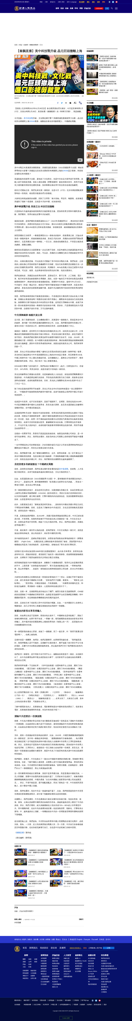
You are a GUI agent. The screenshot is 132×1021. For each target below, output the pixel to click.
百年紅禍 (104, 976)
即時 (76, 8)
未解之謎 (66, 958)
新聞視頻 (44, 955)
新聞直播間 (99, 8)
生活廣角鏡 (91, 958)
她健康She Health (81, 961)
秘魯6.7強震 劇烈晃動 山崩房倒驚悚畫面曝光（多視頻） (108, 67)
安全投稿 (59, 1000)
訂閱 (108, 948)
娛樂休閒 (91, 955)
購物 (103, 2)
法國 (53, 939)
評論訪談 (87, 8)
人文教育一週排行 (93, 175)
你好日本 (91, 961)
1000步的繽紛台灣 (93, 980)
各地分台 (52, 2)
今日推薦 (90, 103)
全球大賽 (33, 978)
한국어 (108, 939)
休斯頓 (47, 939)
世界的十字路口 (57, 979)
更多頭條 (115, 98)
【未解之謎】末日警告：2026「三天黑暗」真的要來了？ (107, 181)
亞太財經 (44, 984)
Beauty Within (92, 971)
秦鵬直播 (20, 833)
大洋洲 (41, 939)
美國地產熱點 (68, 976)
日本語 (101, 939)
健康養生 (78, 955)
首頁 (15, 45)
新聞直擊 (44, 969)
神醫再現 (78, 969)
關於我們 (26, 1000)
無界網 (89, 1004)
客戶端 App (85, 1000)
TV (107, 8)
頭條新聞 (90, 51)
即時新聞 (25, 973)
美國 (24, 962)
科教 (29, 967)
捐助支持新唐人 (75, 948)
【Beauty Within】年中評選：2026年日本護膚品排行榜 (107, 156)
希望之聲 (54, 1004)
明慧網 (76, 1004)
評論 (20, 45)
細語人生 (55, 987)
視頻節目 (44, 948)
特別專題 (90, 273)
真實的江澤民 (105, 974)
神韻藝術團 (27, 1004)
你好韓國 (91, 963)
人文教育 (67, 955)
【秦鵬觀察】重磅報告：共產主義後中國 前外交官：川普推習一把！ (38, 893)
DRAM (32, 121)
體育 (35, 962)
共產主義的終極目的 (107, 966)
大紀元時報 (37, 1004)
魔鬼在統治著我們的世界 (109, 969)
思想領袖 (55, 969)
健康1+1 (77, 958)
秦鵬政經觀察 (33, 45)
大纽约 (23, 939)
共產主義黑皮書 (106, 981)
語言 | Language (72, 2)
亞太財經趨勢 (45, 981)
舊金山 (58, 939)
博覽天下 (25, 976)
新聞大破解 (55, 971)
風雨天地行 (104, 979)
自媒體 (26, 45)
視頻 (62, 8)
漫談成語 (66, 969)
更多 (105, 1004)
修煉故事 (104, 989)
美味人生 (91, 969)
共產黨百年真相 (92, 282)
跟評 (81, 919)
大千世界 (91, 974)
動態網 (82, 1004)
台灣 (29, 962)
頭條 (66, 8)
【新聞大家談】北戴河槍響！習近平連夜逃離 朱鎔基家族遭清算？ (107, 58)
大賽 (46, 2)
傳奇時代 (104, 961)
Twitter (113, 2)
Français (87, 939)
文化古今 (66, 974)
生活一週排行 (92, 225)
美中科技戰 (28, 118)
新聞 (57, 8)
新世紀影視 (97, 1004)
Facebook (109, 2)
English (79, 939)
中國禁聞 (44, 963)
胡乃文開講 (78, 963)
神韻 (41, 2)
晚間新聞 (44, 966)
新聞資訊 (33, 948)
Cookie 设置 (66, 1018)
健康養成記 (78, 966)
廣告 (88, 2)
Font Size (75, 102)
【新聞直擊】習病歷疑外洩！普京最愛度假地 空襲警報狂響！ (107, 84)
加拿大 (29, 939)
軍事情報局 (55, 974)
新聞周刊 (44, 971)
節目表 (54, 948)
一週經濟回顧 (45, 976)
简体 (63, 2)
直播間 (62, 948)
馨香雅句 (66, 966)
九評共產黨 (104, 971)
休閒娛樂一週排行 (93, 142)
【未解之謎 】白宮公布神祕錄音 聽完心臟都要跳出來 (107, 214)
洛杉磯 (35, 939)
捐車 (98, 2)
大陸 (24, 967)
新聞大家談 (55, 958)
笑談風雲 (66, 961)
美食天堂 (91, 966)
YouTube (117, 2)
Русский (95, 939)
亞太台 (64, 939)
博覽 (81, 8)
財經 (29, 964)
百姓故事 (104, 984)
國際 (24, 959)
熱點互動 (55, 961)
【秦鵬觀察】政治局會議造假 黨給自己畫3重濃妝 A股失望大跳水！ (74, 862)
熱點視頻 (33, 970)
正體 (59, 2)
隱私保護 (43, 1000)
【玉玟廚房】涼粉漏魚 (106, 146)
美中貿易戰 (63, 469)
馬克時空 (55, 981)
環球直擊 (44, 961)
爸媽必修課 (67, 971)
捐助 (93, 2)
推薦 (71, 8)
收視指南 (35, 1000)
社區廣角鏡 (44, 979)
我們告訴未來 (105, 958)
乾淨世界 (46, 1004)
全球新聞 (44, 958)
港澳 (29, 959)
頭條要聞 (25, 970)
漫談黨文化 (90, 277)
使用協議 (51, 1000)
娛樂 (35, 959)
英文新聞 (81, 2)
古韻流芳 (66, 963)
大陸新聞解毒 (56, 984)
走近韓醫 (78, 971)
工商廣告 (104, 992)
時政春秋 (55, 966)
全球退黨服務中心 (65, 1004)
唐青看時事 (55, 976)
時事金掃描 (55, 963)
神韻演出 (25, 978)
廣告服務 (68, 1000)
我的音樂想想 (92, 984)
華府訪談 (44, 974)
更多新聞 (115, 170)
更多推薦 (115, 137)
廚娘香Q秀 (91, 976)
